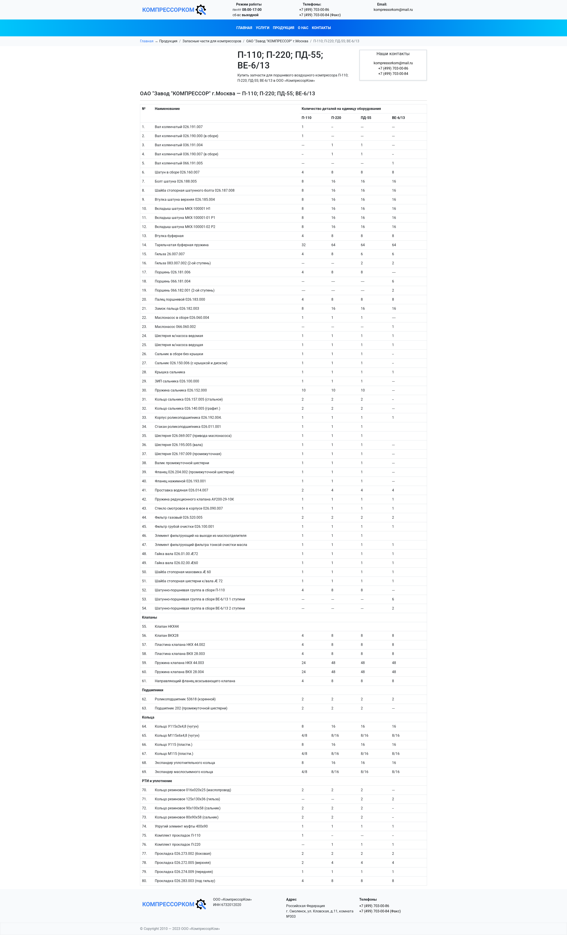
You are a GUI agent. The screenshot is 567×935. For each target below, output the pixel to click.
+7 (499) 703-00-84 (393, 74)
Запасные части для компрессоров (212, 41)
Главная (244, 28)
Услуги (262, 28)
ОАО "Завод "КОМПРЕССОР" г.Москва (277, 41)
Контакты (321, 28)
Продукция (283, 28)
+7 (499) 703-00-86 (314, 10)
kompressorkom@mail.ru (393, 10)
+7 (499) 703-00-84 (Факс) (320, 15)
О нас (303, 28)
